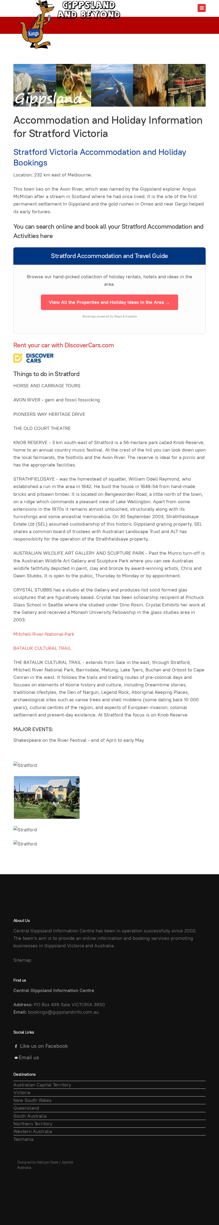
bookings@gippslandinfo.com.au (63, 1012)
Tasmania (23, 1139)
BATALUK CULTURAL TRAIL (42, 648)
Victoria (21, 1092)
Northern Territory (32, 1124)
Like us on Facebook (44, 1045)
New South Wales (32, 1100)
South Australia (29, 1116)
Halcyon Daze (47, 1162)
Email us (29, 1057)
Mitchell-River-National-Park (43, 634)
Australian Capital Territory (42, 1085)
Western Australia (32, 1131)
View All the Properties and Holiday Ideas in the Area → (109, 302)
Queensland (26, 1108)
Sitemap (22, 960)
